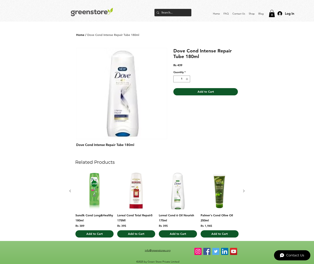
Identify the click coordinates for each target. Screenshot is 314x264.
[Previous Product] (70, 191)
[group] (157, 205)
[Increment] (187, 79)
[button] (272, 13)
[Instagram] (198, 251)
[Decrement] (176, 79)
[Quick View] (94, 191)
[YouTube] (233, 251)
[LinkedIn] (224, 251)
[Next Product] (244, 191)
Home (80, 35)
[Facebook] (206, 251)
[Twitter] (215, 251)
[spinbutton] (181, 79)
